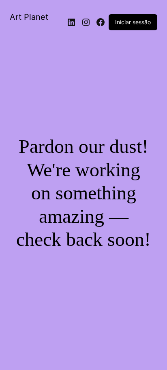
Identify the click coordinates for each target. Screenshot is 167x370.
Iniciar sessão (133, 22)
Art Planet (29, 17)
